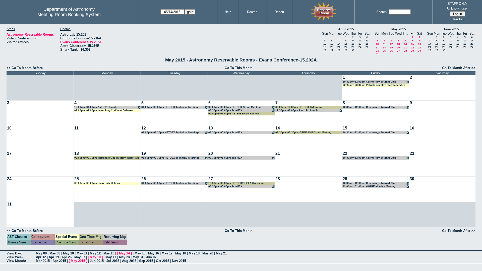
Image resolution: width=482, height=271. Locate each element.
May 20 (207, 253)
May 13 (108, 253)
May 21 (221, 253)
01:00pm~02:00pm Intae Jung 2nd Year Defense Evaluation (103, 110)
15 (345, 43)
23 (352, 47)
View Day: (14, 253)
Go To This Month (239, 68)
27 (331, 50)
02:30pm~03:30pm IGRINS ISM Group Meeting (303, 132)
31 (377, 54)
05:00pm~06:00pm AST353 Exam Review (233, 113)
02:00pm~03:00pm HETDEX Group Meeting (234, 107)
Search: (382, 12)
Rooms (252, 12)
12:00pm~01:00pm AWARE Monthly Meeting (369, 186)
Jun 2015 (97, 261)
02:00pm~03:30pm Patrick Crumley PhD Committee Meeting (374, 85)
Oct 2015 (162, 261)
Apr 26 (67, 257)
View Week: (15, 257)
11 (367, 40)
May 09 (54, 253)
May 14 (124, 253)
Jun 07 (151, 257)
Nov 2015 (179, 261)
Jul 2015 (112, 261)
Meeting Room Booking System (69, 14)
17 (360, 43)
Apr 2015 (59, 261)
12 (324, 43)
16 (352, 43)
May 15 (140, 253)
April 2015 (346, 29)
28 (338, 50)
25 (367, 47)
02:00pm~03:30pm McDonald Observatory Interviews (106, 157)
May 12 (95, 253)
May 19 (194, 253)
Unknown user (457, 8)
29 (345, 50)
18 (367, 43)
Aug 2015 (129, 261)
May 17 (167, 253)
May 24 (124, 257)
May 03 (79, 257)
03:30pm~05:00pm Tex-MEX (225, 110)
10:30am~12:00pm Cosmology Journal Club (369, 81)
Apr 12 (41, 257)
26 (324, 50)
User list (457, 19)
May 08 (41, 253)
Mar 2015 (43, 261)
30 (352, 50)
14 (338, 43)
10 (360, 40)
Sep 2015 (146, 261)
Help (228, 12)
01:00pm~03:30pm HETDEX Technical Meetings (170, 107)
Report (279, 12)
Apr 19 (54, 257)
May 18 (180, 253)
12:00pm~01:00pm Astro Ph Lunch (95, 107)
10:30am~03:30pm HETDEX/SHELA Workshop (236, 183)
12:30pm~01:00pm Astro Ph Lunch (296, 110)
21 (338, 47)
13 (331, 43)
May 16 (153, 253)
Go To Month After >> (458, 68)
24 (360, 47)
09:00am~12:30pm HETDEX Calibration (299, 107)
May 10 (68, 253)
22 (345, 47)
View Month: (16, 261)
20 (331, 47)
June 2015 (451, 29)
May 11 (82, 253)
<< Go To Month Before (25, 68)
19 (324, 47)
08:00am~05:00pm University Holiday (97, 183)
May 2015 (398, 29)
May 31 (138, 257)
